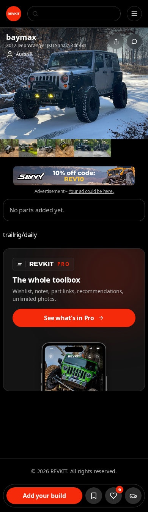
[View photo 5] (64, 148)
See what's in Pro (69, 318)
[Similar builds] (133, 495)
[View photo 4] (46, 148)
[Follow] (93, 495)
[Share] (116, 41)
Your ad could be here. (91, 191)
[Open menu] (134, 13)
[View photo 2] (9, 148)
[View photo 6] (83, 148)
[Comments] (134, 41)
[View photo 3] (28, 148)
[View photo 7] (102, 148)
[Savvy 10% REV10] (74, 175)
